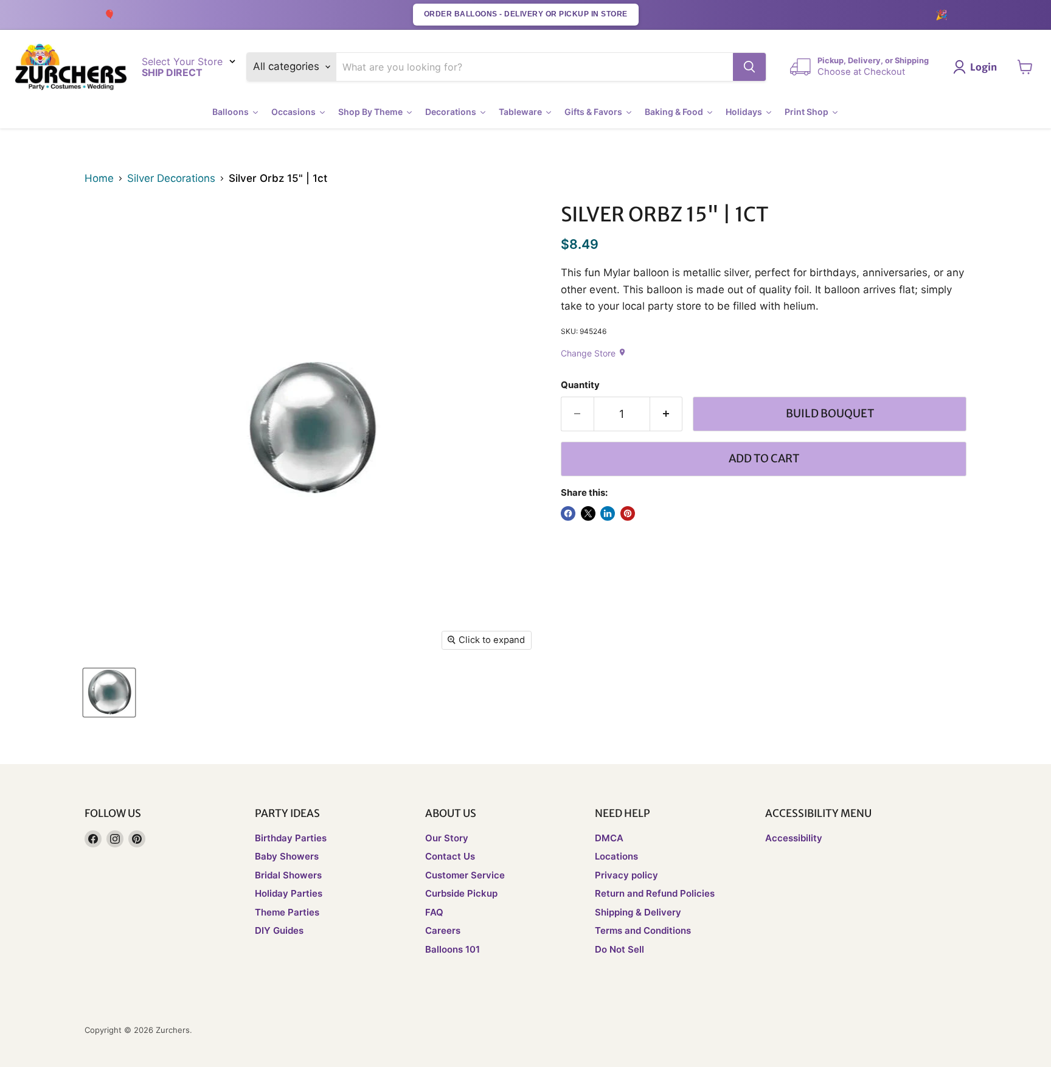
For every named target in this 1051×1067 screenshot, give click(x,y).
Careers (442, 930)
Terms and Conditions (643, 930)
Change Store (593, 353)
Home (99, 178)
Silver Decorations (171, 178)
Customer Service (465, 875)
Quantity (580, 385)
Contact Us (450, 856)
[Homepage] (71, 67)
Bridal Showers (288, 875)
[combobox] (535, 67)
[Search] (749, 67)
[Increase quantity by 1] (666, 414)
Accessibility (793, 838)
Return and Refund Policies (655, 893)
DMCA (609, 838)
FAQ (434, 912)
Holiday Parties (288, 893)
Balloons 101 (452, 949)
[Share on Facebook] (568, 513)
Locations (616, 856)
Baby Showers (287, 856)
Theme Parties (287, 912)
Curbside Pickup (461, 893)
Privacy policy (626, 875)
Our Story (446, 838)
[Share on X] (588, 513)
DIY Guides (279, 930)
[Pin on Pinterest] (627, 513)
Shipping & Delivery (638, 912)
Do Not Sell (619, 949)
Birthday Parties (291, 838)
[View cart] (1025, 67)
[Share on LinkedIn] (607, 513)
